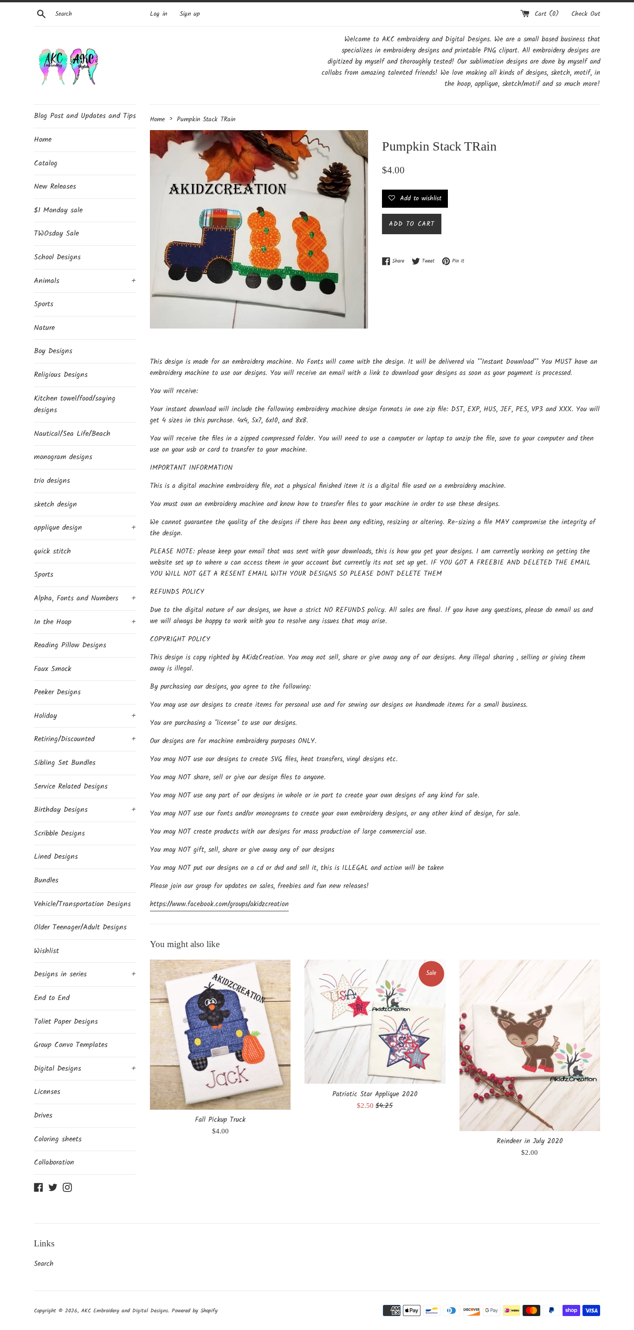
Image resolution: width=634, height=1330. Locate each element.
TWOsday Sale (56, 233)
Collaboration (54, 1162)
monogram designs (63, 457)
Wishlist (46, 951)
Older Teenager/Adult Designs (80, 927)
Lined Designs (56, 857)
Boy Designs (53, 351)
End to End (52, 998)
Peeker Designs (57, 692)
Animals (85, 281)
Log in (158, 14)
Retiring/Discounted (85, 739)
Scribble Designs (59, 833)
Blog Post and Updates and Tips (85, 116)
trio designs (52, 481)
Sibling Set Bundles (65, 763)
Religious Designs (61, 375)
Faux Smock (52, 669)
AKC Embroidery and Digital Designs (124, 1310)
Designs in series (85, 974)
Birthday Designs (85, 810)
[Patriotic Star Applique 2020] (374, 1022)
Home (43, 139)
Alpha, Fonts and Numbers (85, 598)
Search (43, 1264)
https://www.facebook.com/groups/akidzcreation (219, 904)
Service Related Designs (71, 786)
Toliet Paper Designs (66, 1021)
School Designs (57, 257)
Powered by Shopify (195, 1310)
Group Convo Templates (71, 1045)
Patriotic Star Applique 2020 (375, 1094)
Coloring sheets (58, 1139)
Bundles (46, 880)
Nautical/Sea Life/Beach (72, 434)
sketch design (55, 504)
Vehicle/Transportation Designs (82, 904)
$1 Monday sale (58, 210)
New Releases (55, 186)
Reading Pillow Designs (70, 645)
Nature (44, 328)
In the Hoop (85, 622)
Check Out (585, 14)
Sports (43, 304)
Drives (43, 1115)
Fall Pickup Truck (220, 1120)
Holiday (85, 716)
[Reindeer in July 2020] (529, 1046)
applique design (85, 527)
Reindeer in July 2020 (530, 1141)
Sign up (190, 14)
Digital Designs (85, 1068)
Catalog (46, 163)
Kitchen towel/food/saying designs (75, 404)
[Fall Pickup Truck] (220, 1035)
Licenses (47, 1092)
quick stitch (52, 551)
